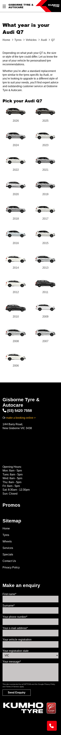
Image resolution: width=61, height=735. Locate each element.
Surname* (9, 605)
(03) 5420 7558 (19, 410)
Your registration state (16, 650)
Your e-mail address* (15, 628)
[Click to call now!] (52, 726)
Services (8, 548)
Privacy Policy (11, 567)
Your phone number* (15, 616)
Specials (8, 554)
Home (6, 528)
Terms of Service (12, 686)
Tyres (6, 535)
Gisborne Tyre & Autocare (20, 6)
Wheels (7, 541)
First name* (9, 594)
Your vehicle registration (17, 639)
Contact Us (9, 560)
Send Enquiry (16, 692)
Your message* (12, 661)
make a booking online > (21, 417)
